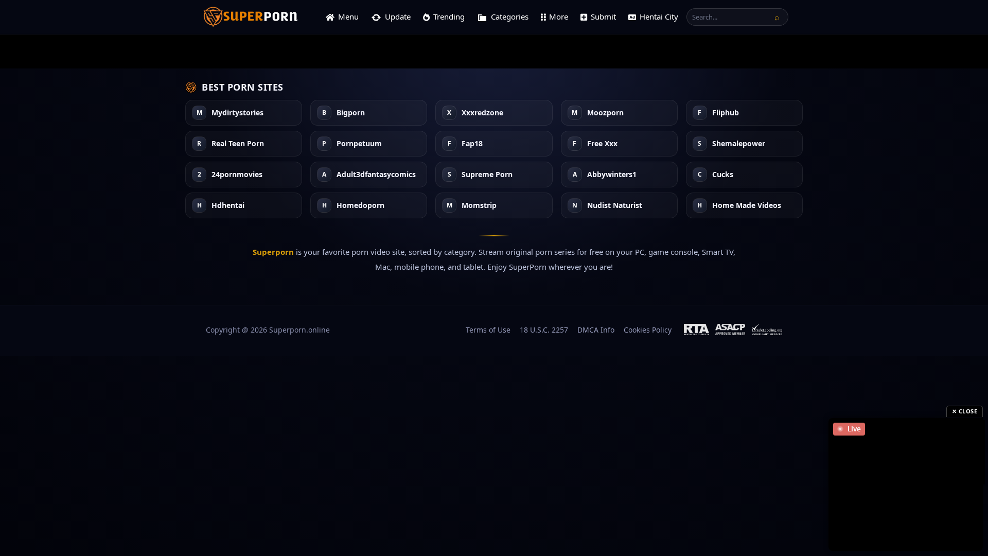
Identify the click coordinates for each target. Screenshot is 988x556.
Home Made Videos (746, 205)
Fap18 (472, 144)
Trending (449, 16)
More (558, 16)
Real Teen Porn (237, 144)
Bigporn (351, 113)
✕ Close (965, 411)
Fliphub (725, 113)
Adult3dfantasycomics (376, 174)
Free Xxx (602, 144)
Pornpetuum (359, 144)
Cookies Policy (648, 330)
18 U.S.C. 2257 (544, 330)
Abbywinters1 (612, 174)
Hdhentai (227, 205)
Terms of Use (488, 330)
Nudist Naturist (614, 205)
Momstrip (479, 205)
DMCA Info (595, 330)
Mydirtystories (237, 113)
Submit (603, 16)
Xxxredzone (482, 113)
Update (398, 16)
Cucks (722, 174)
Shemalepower (738, 144)
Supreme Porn (487, 174)
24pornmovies (236, 174)
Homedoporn (360, 205)
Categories (509, 16)
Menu (348, 16)
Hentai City (659, 16)
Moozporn (605, 113)
